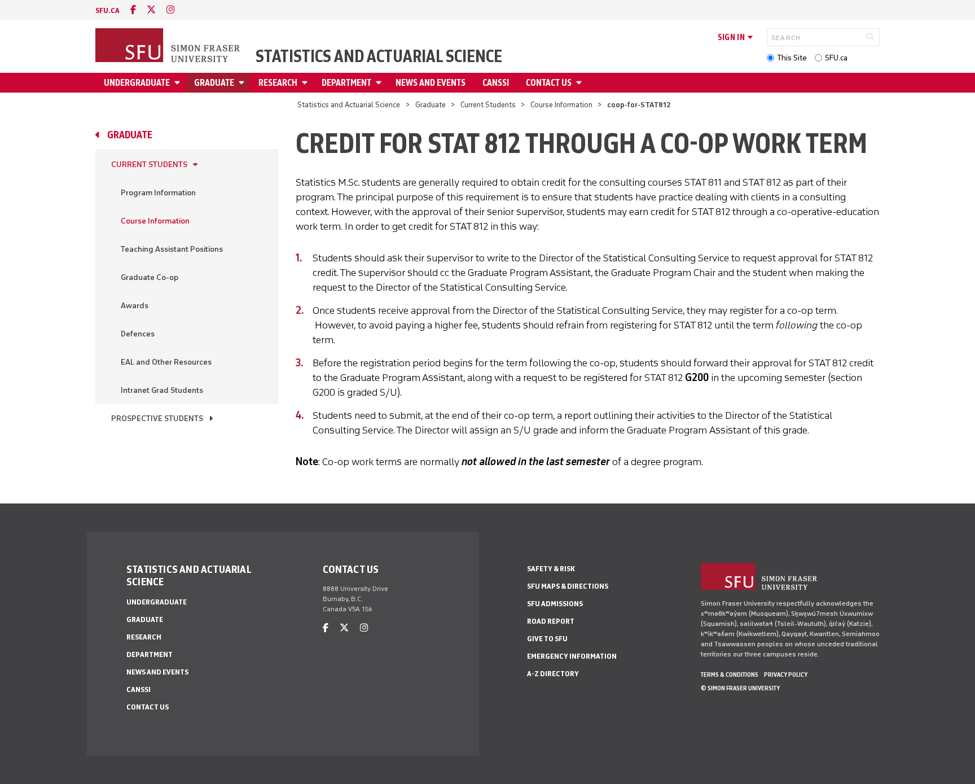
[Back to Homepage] (168, 46)
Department (346, 82)
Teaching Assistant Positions (172, 249)
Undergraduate (137, 82)
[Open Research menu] (306, 83)
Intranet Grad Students (162, 390)
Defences (138, 334)
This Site (792, 58)
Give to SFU (547, 638)
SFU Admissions (555, 603)
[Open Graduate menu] (243, 83)
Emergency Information (572, 656)
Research (277, 82)
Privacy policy (785, 674)
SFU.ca (836, 58)
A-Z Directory (553, 673)
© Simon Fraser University (740, 688)
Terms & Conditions (729, 674)
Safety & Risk (551, 568)
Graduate (214, 82)
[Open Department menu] (380, 83)
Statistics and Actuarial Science (379, 56)
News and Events (430, 82)
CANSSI (495, 82)
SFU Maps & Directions (567, 586)
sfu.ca (107, 10)
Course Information (561, 104)
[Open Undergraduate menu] (179, 83)
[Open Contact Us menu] (580, 83)
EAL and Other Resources (166, 362)
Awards (134, 305)
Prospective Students (157, 418)
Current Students (488, 104)
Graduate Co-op (149, 277)
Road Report (550, 621)
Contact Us (549, 82)
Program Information (158, 193)
